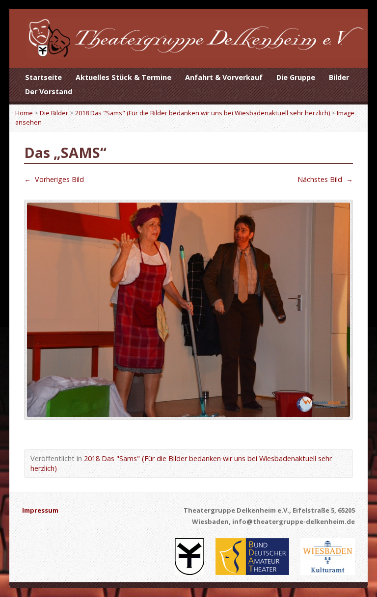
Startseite (43, 77)
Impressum (40, 510)
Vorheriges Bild (54, 179)
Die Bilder (54, 112)
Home (24, 112)
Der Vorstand (48, 91)
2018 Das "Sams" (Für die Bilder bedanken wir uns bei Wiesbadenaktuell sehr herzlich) (202, 112)
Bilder (339, 77)
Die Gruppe (295, 77)
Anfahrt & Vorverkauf (224, 77)
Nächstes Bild (325, 179)
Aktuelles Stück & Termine (123, 77)
